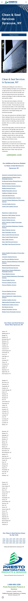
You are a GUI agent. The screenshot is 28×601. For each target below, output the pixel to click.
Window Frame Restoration (9, 311)
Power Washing (6, 274)
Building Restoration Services (9, 190)
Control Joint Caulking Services (10, 206)
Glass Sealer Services (7, 239)
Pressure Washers (7, 285)
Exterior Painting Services (8, 220)
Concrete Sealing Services (9, 204)
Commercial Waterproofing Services (11, 197)
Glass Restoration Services (9, 232)
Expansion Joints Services (9, 217)
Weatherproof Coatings (8, 304)
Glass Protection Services (8, 230)
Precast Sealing (6, 280)
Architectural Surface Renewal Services (12, 181)
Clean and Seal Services (8, 195)
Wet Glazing (5, 307)
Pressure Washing (7, 291)
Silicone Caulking (6, 293)
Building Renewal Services (9, 188)
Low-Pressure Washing (8, 259)
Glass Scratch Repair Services (10, 237)
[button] (2, 2)
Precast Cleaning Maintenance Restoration (13, 276)
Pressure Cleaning (7, 282)
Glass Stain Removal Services (10, 242)
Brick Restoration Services (9, 183)
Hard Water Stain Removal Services (11, 244)
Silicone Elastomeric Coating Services (11, 296)
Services (14, 256)
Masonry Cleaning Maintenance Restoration (13, 261)
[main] (14, 18)
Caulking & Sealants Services (9, 193)
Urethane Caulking (7, 300)
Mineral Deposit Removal (8, 265)
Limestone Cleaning (7, 256)
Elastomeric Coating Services (9, 212)
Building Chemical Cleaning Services (11, 186)
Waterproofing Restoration (8, 302)
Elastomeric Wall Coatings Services (11, 215)
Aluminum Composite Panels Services (12, 175)
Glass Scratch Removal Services (10, 234)
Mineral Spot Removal (8, 267)
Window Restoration (7, 309)
